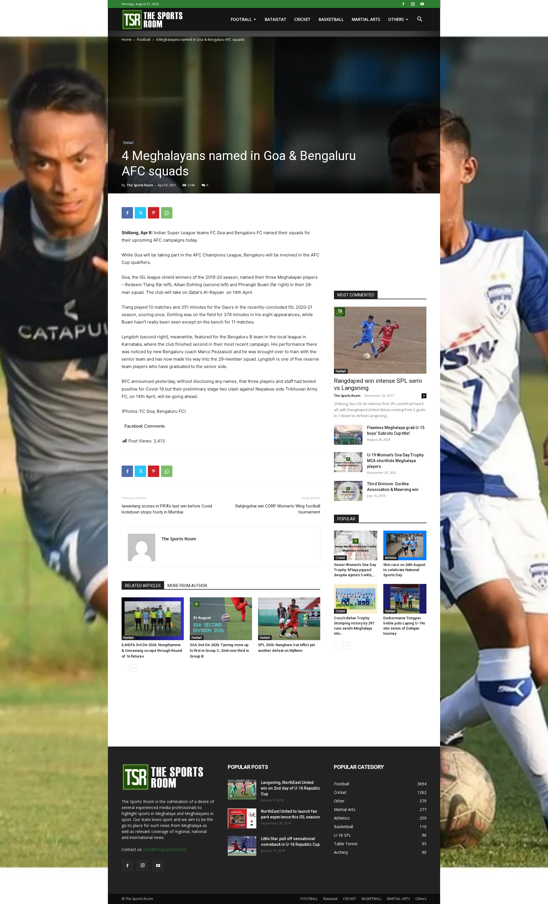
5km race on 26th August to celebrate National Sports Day (404, 570)
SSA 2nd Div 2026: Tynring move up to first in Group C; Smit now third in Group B (219, 650)
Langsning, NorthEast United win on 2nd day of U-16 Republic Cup (290, 788)
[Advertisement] (377, 242)
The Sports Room (140, 185)
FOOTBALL (241, 19)
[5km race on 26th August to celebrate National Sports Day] (405, 545)
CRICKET (302, 19)
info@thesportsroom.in (165, 849)
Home (127, 39)
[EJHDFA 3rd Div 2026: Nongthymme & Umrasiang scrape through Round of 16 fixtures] (153, 618)
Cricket (340, 558)
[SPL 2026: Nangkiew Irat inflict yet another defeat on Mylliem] (289, 618)
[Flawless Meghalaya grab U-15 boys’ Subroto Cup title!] (348, 435)
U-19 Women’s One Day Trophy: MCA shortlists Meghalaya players (396, 461)
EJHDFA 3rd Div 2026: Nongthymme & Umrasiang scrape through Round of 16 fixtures (152, 650)
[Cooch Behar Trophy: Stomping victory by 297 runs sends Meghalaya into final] (355, 599)
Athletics (390, 558)
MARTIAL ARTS (366, 19)
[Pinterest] (153, 213)
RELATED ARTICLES (143, 585)
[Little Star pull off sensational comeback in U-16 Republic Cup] (242, 846)
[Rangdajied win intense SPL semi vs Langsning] (380, 340)
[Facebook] (403, 4)
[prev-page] (125, 667)
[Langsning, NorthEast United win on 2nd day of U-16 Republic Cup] (242, 790)
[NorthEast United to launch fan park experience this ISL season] (242, 818)
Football (143, 39)
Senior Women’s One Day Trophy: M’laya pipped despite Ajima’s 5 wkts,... (355, 570)
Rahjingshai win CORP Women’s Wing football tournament (277, 509)
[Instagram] (412, 4)
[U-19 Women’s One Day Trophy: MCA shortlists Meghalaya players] (348, 462)
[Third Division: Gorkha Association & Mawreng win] (348, 491)
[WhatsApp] (166, 213)
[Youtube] (422, 4)
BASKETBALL (331, 19)
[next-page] (134, 667)
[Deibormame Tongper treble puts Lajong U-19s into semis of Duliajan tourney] (405, 599)
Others (396, 19)
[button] (419, 20)
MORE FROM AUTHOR (187, 585)
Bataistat (275, 19)
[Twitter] (140, 213)
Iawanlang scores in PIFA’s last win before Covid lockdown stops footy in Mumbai (167, 509)
